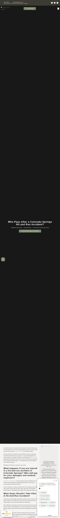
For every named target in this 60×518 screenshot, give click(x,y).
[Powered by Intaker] (50, 515)
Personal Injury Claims (44, 227)
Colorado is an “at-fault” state (10, 480)
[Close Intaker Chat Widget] (56, 481)
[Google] (57, 3)
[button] (58, 9)
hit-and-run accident (24, 516)
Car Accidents (36, 227)
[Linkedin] (55, 3)
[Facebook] (52, 3)
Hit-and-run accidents (18, 451)
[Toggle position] (54, 481)
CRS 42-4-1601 (33, 457)
